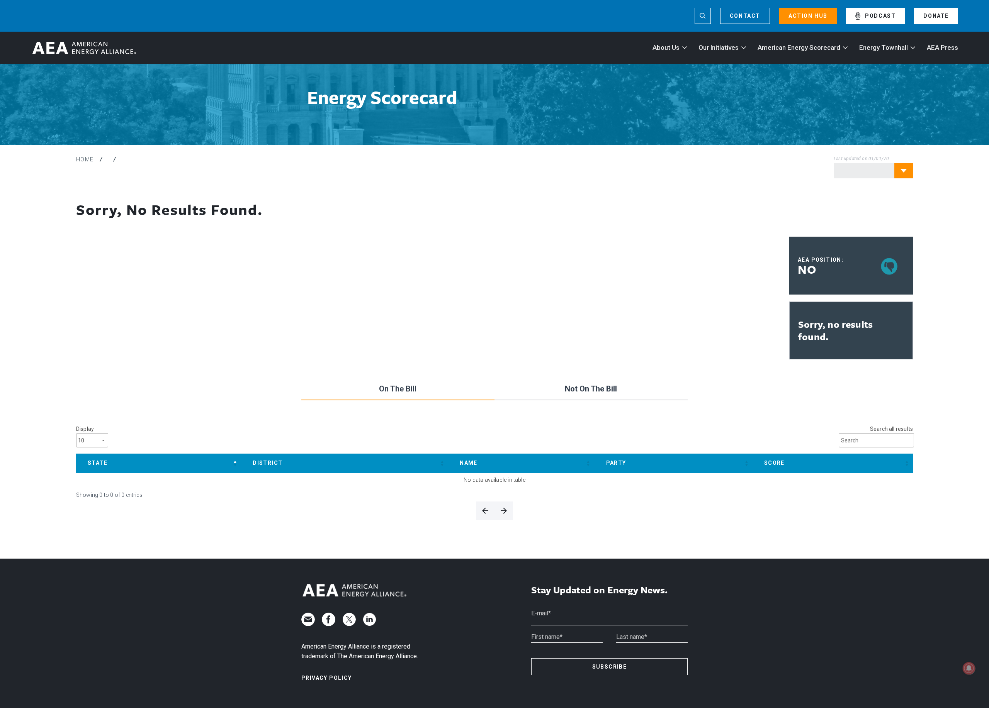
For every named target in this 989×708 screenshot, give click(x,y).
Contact (745, 16)
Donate (936, 16)
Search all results (891, 429)
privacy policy (326, 678)
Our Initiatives (718, 47)
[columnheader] (158, 463)
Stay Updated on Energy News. (599, 590)
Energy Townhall (883, 47)
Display (85, 429)
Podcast (880, 16)
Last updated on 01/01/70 (861, 158)
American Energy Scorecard (799, 47)
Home (85, 159)
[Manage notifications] (969, 668)
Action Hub (808, 16)
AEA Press (942, 47)
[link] (485, 510)
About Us (666, 47)
